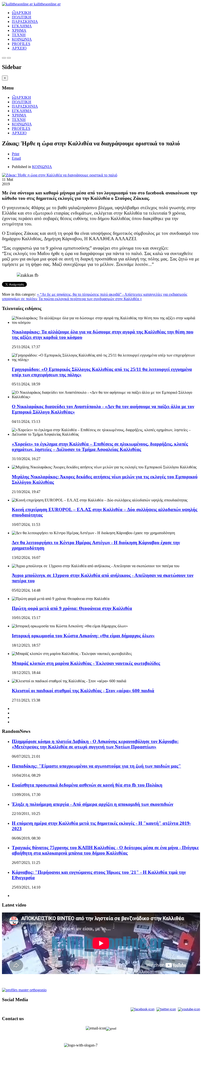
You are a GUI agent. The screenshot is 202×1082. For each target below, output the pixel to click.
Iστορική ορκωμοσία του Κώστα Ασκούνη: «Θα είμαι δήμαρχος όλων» (83, 635)
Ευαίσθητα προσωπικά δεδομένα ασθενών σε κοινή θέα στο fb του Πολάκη (87, 785)
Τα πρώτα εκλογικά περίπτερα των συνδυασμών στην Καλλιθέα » (90, 299)
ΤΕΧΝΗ (19, 35)
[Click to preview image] (59, 175)
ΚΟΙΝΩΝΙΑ (22, 39)
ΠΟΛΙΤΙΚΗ (21, 17)
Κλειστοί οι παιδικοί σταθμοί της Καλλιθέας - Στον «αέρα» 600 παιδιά (83, 690)
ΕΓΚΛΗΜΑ (22, 26)
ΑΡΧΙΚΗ (23, 12)
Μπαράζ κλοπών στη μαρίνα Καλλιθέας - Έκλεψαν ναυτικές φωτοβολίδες (86, 663)
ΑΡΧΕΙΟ (19, 48)
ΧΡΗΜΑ (19, 30)
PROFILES (21, 44)
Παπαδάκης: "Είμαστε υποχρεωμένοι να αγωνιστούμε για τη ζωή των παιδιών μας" (96, 766)
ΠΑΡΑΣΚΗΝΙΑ (25, 21)
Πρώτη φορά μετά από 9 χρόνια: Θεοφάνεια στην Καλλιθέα (72, 608)
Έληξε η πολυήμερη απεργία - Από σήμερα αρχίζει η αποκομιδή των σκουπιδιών (92, 804)
